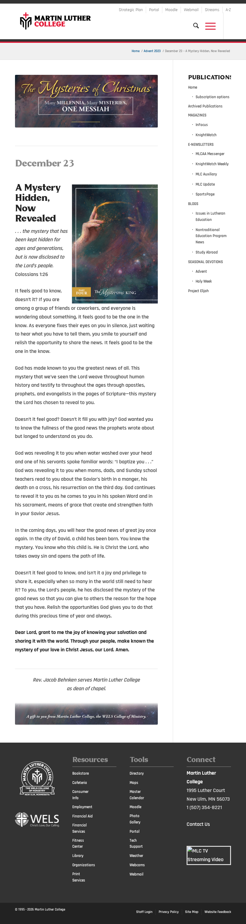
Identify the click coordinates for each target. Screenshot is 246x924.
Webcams (137, 865)
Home (192, 87)
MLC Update (205, 184)
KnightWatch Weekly (212, 164)
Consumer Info (80, 794)
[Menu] (207, 25)
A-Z (228, 10)
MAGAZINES (197, 115)
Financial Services (79, 828)
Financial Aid (82, 816)
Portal (154, 10)
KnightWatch (206, 135)
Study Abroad (207, 252)
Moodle (171, 10)
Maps (134, 782)
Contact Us (198, 824)
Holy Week (204, 281)
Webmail (191, 10)
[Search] (193, 25)
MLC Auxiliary (206, 174)
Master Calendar (137, 794)
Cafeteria (79, 782)
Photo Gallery (135, 819)
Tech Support (136, 843)
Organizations (83, 865)
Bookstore (80, 773)
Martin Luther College (50, 910)
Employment (82, 807)
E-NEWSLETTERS (201, 144)
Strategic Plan (131, 10)
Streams (212, 10)
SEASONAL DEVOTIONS (205, 262)
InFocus (202, 124)
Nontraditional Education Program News (211, 236)
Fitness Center (78, 843)
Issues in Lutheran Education (210, 216)
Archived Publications (205, 106)
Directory (137, 773)
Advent (201, 271)
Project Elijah (198, 291)
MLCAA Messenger (210, 153)
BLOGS (193, 203)
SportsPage (205, 194)
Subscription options (213, 97)
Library (77, 855)
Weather (136, 855)
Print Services (78, 877)
